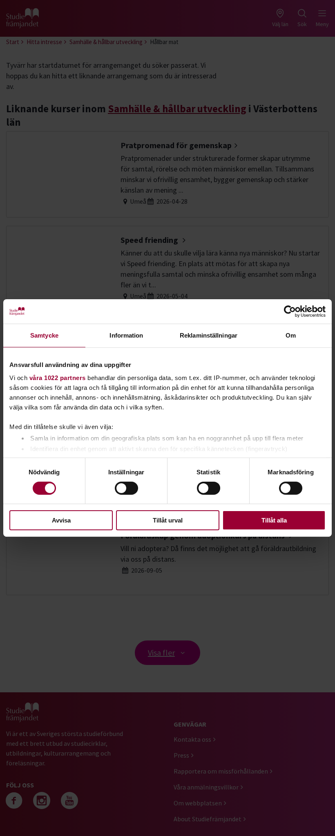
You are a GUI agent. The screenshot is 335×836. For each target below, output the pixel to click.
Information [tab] (126, 335)
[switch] (126, 488)
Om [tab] (291, 335)
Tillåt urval (168, 520)
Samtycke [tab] (44, 335)
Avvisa (61, 520)
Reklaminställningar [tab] (208, 335)
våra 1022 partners (57, 377)
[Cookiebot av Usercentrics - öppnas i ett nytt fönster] (290, 311)
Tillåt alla (274, 520)
